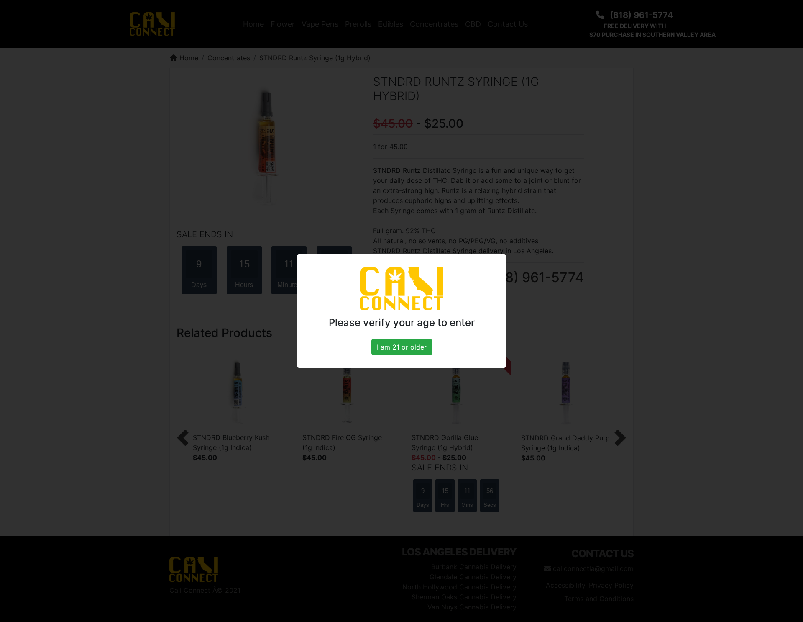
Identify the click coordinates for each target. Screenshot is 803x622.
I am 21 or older (402, 347)
